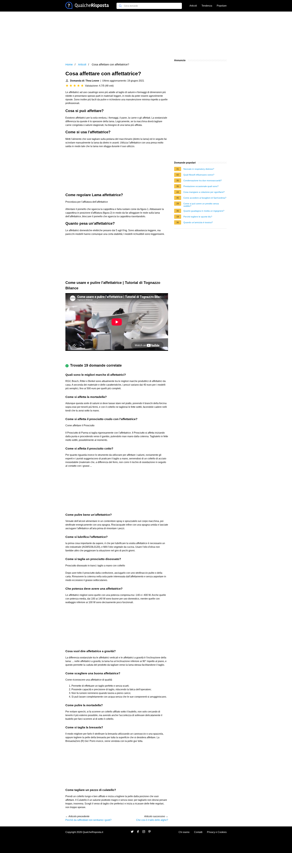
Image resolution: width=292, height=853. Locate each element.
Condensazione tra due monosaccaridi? (202, 180)
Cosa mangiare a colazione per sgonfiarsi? (204, 192)
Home (69, 64)
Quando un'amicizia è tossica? (198, 222)
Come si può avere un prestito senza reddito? (201, 204)
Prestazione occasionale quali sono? (201, 186)
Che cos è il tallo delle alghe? (152, 820)
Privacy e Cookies (217, 832)
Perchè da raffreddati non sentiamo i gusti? (88, 820)
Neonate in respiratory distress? (198, 169)
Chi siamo (184, 832)
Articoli (193, 5)
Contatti (198, 832)
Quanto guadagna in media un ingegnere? (203, 211)
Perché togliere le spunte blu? (197, 216)
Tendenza (207, 5)
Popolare (222, 5)
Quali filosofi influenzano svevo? (198, 175)
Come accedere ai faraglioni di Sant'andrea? (204, 198)
